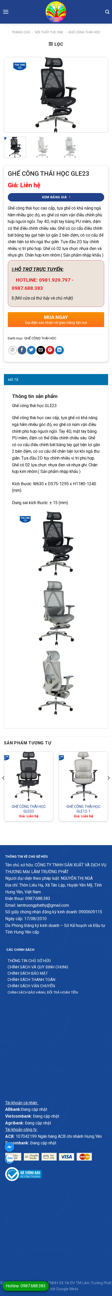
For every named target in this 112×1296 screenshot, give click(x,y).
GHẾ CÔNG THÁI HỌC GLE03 (29, 808)
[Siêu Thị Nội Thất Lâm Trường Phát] (56, 12)
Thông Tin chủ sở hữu (29, 960)
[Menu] (6, 11)
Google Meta (67, 1289)
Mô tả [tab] (13, 380)
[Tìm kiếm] (107, 12)
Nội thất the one (49, 32)
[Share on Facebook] (22, 350)
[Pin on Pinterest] (50, 350)
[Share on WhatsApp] (12, 350)
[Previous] (12, 95)
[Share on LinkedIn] (59, 350)
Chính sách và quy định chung (38, 967)
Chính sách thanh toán (31, 979)
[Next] (99, 95)
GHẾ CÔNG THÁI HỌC (84, 32)
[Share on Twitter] (31, 350)
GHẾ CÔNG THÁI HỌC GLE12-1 (83, 808)
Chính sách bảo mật (28, 973)
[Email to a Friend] (40, 350)
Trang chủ (21, 32)
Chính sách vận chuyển (31, 986)
